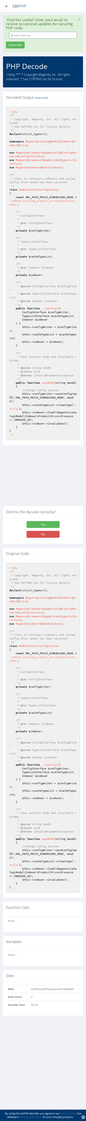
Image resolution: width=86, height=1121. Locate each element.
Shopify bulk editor (30, 1117)
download (41, 98)
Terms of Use (68, 1113)
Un (20, 6)
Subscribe (15, 45)
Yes (43, 524)
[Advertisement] (36, 477)
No (43, 534)
